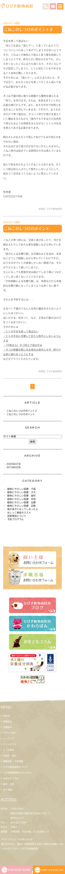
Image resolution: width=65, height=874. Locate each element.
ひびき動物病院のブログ (15, 767)
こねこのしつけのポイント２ (28, 29)
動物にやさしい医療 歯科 (21, 495)
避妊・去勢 (8, 784)
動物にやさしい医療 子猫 (21, 489)
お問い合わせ (26, 839)
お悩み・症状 (9, 756)
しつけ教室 (8, 750)
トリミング (8, 738)
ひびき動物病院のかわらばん (17, 773)
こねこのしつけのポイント (26, 228)
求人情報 (7, 790)
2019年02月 (13, 467)
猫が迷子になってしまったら (22, 509)
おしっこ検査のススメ (19, 512)
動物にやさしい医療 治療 (21, 502)
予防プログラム (15, 519)
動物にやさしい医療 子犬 (21, 492)
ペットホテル (9, 744)
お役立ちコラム (10, 778)
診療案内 (7, 727)
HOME (6, 716)
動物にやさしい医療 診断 (21, 506)
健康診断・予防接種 (13, 761)
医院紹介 (7, 721)
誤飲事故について (16, 516)
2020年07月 (13, 464)
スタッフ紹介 (9, 733)
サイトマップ (9, 839)
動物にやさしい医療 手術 (21, 499)
